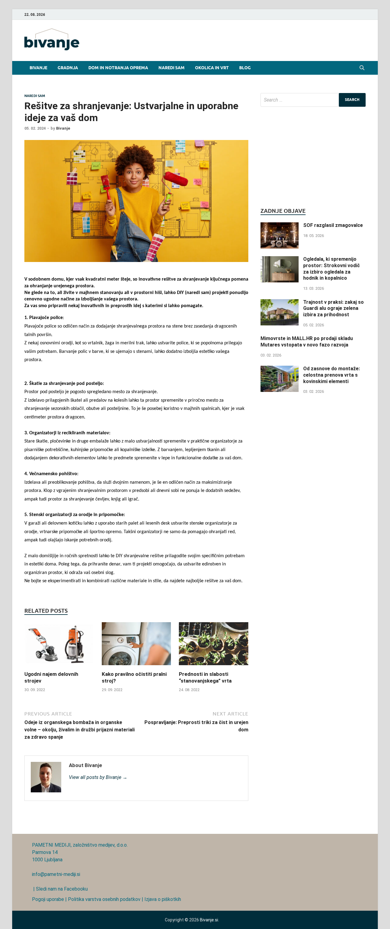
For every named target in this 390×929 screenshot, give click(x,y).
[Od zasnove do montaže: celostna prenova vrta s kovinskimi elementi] (280, 369)
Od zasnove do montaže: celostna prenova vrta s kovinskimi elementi (331, 375)
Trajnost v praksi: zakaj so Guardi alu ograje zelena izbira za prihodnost (333, 308)
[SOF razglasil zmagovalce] (280, 226)
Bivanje (38, 67)
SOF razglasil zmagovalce (333, 225)
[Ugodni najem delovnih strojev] (59, 667)
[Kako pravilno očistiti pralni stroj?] (136, 667)
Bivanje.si (209, 919)
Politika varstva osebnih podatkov (104, 899)
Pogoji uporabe (48, 899)
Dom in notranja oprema (118, 67)
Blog (245, 67)
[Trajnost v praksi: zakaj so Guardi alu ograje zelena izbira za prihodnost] (280, 303)
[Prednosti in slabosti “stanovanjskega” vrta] (213, 667)
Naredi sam (171, 67)
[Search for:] (313, 100)
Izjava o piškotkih (162, 899)
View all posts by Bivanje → (98, 777)
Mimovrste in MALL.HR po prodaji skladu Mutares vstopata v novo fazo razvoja (307, 341)
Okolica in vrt (212, 67)
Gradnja (68, 67)
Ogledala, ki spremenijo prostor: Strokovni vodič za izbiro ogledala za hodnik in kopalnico (331, 268)
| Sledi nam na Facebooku (60, 889)
